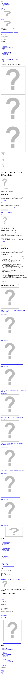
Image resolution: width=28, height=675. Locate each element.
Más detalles (3, 200)
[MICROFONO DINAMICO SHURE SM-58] (10, 494)
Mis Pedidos (6, 564)
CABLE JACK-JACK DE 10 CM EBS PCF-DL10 (12, 417)
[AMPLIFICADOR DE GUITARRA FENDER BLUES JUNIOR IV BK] (10, 308)
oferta (14, 579)
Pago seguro (6, 549)
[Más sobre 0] (12, 640)
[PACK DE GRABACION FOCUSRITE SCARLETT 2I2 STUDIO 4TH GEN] (10, 387)
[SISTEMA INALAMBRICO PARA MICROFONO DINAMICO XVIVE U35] (10, 441)
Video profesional (7, 52)
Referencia (3, 188)
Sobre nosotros (6, 548)
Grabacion (5, 51)
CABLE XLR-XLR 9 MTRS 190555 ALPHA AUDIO (13, 470)
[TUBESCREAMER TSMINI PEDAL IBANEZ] (10, 335)
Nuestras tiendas (6, 542)
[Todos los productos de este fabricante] (5, 224)
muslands (3, 579)
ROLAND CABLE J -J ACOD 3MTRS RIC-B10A (12, 364)
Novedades (5, 556)
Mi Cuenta (5, 563)
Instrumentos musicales (8, 47)
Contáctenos (6, 3)
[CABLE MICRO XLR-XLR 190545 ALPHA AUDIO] (10, 520)
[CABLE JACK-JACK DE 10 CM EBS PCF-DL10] (10, 415)
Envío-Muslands (6, 4)
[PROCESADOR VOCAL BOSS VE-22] (13, 94)
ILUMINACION (7, 53)
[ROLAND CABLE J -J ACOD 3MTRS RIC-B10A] (10, 361)
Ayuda (4, 659)
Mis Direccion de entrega (8, 566)
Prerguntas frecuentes (7, 5)
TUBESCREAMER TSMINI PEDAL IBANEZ (11, 337)
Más (4, 241)
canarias (18, 579)
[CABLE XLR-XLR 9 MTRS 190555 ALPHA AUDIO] (10, 468)
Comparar (3, 599)
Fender (10, 579)
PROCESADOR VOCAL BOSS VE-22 (12, 643)
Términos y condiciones (8, 547)
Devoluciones (6, 550)
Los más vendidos (7, 557)
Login (4, 665)
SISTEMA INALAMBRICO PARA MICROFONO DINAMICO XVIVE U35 (12, 444)
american (7, 579)
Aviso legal (5, 545)
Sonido (4, 48)
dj (12, 579)
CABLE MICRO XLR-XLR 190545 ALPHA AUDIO (12, 523)
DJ (3, 49)
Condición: (3, 191)
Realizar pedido (4, 43)
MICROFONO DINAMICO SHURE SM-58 (10, 497)
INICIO (5, 46)
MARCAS (5, 54)
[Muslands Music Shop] (7, 17)
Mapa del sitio (6, 544)
